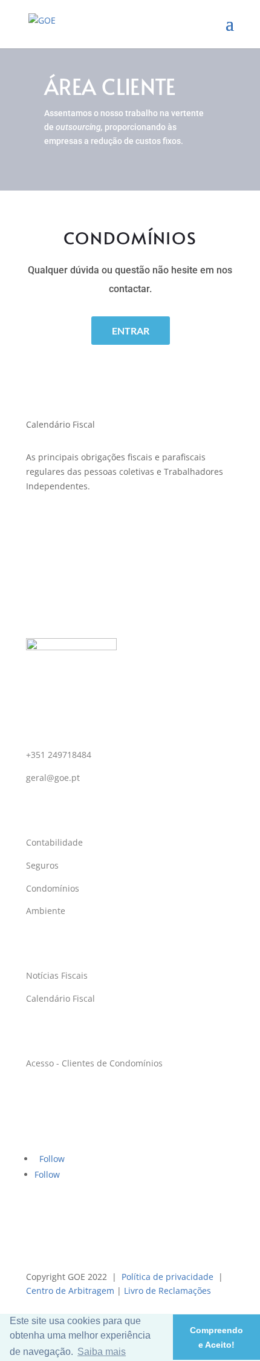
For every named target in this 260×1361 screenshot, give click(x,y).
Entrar (130, 330)
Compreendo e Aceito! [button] (216, 1337)
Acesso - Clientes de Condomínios (94, 1063)
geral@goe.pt (53, 777)
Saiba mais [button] (101, 1351)
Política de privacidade (167, 1276)
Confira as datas (130, 526)
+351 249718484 (58, 754)
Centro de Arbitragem (70, 1290)
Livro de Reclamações (167, 1290)
